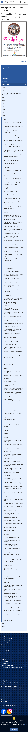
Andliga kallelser (5, 663)
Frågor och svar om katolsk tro (8, 665)
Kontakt (3, 646)
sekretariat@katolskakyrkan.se (9, 690)
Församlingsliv (4, 642)
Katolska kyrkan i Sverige (7, 640)
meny (24, 2)
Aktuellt (3, 644)
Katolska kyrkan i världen (7, 638)
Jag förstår (14, 729)
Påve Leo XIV (4, 661)
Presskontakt (4, 670)
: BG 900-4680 (9, 705)
